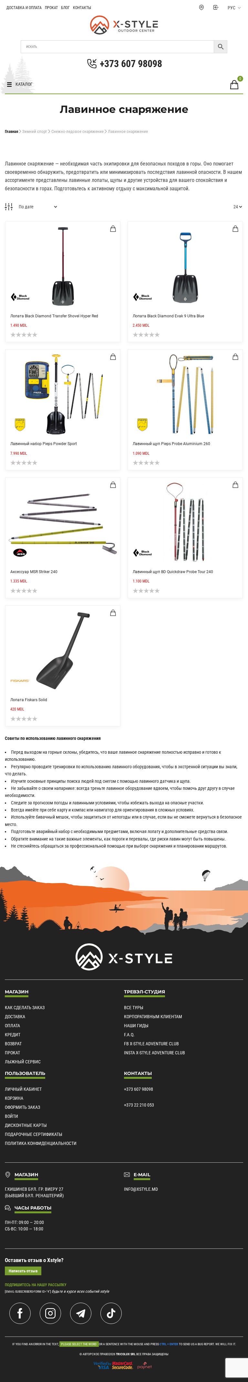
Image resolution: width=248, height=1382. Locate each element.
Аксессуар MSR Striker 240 (33, 572)
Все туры (133, 1007)
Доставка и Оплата (24, 7)
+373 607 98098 (138, 1089)
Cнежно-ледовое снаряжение (77, 131)
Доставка (15, 1016)
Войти (11, 1116)
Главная (11, 131)
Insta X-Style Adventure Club (154, 1052)
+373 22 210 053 (139, 1105)
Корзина (14, 1098)
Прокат (51, 7)
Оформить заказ (22, 1107)
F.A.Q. (129, 1034)
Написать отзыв (23, 1270)
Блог (65, 7)
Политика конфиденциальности (41, 1143)
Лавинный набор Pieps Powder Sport (43, 444)
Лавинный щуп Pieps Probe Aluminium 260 (171, 444)
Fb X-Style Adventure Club (151, 1043)
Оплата (12, 1025)
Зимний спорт (34, 131)
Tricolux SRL (126, 1354)
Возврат (13, 1043)
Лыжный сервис (23, 1061)
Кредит (12, 1034)
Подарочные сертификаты (33, 1134)
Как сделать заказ (25, 1007)
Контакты (82, 7)
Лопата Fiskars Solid (28, 700)
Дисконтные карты (26, 1125)
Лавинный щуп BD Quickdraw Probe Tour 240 (173, 572)
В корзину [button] (113, 229)
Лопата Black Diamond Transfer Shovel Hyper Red (54, 316)
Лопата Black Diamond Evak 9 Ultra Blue (168, 316)
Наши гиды (136, 1025)
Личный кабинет (23, 1089)
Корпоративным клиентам (153, 1016)
